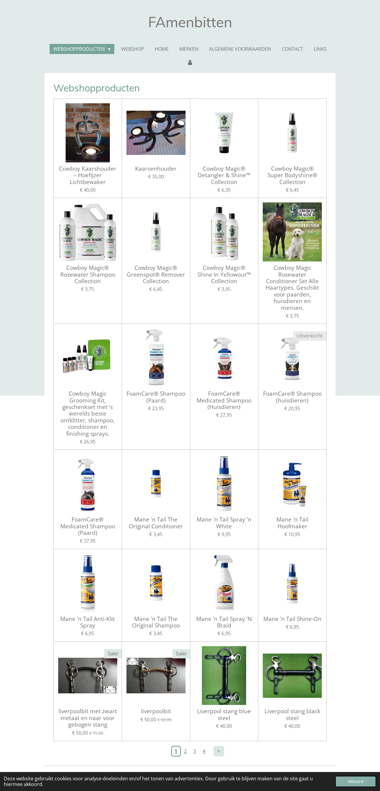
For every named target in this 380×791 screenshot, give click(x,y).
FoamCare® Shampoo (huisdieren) (292, 397)
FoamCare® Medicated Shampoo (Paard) (87, 526)
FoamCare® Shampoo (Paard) (155, 397)
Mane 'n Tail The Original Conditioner (156, 523)
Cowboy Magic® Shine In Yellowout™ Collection (224, 274)
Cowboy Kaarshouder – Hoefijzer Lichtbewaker (87, 175)
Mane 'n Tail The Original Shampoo (156, 622)
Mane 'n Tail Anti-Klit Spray (87, 622)
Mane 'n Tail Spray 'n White (224, 523)
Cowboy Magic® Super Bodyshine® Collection (292, 175)
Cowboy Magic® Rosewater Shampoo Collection (87, 274)
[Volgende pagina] (218, 751)
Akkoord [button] (356, 781)
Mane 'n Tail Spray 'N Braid (224, 622)
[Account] (190, 62)
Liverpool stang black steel (292, 714)
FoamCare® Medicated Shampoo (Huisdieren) (224, 400)
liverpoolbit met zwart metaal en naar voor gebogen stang (87, 718)
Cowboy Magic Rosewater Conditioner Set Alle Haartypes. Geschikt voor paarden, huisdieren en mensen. (292, 287)
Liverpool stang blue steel (224, 714)
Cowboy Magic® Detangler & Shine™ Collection (224, 175)
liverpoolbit (156, 711)
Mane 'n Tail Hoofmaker (292, 523)
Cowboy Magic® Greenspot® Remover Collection (156, 274)
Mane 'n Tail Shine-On (292, 619)
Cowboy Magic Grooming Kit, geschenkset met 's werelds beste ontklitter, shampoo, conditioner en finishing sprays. (88, 413)
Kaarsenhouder (156, 168)
